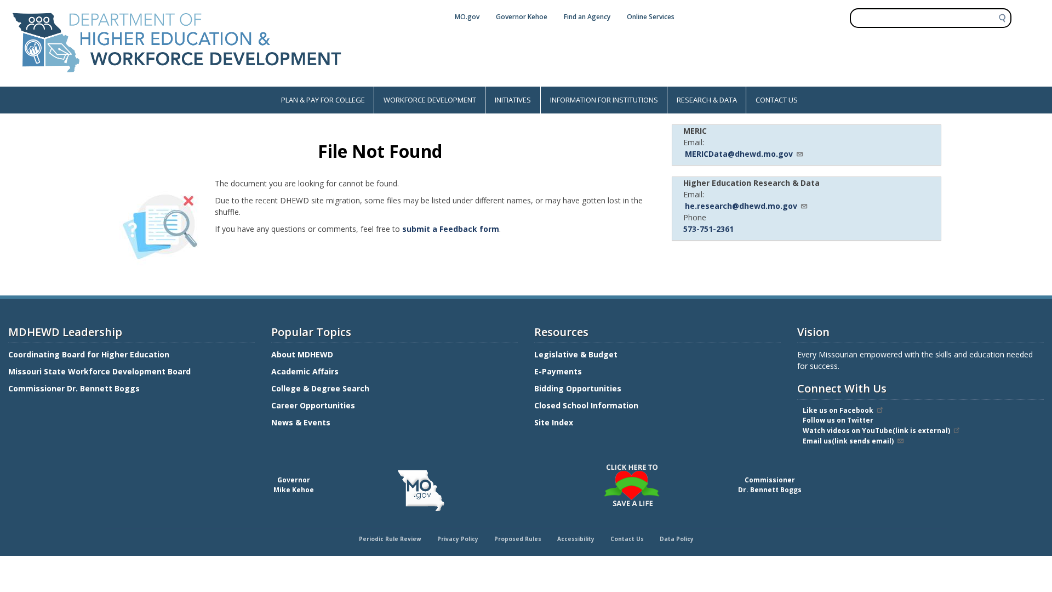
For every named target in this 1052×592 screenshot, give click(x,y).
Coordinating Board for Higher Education (89, 354)
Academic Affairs (306, 371)
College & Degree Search (321, 388)
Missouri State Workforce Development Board (99, 371)
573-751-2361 (708, 229)
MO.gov (467, 16)
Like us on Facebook (838, 410)
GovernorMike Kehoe (293, 484)
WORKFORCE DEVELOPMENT (430, 100)
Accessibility (575, 539)
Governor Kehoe (521, 16)
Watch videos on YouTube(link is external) (876, 430)
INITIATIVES (513, 100)
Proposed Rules (517, 539)
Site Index (554, 422)
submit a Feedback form (450, 229)
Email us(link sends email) (848, 441)
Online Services (650, 16)
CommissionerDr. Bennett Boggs (770, 484)
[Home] (177, 81)
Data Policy (677, 539)
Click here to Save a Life (527, 465)
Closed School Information (586, 405)
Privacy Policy (457, 539)
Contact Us (627, 539)
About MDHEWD (302, 354)
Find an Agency (587, 16)
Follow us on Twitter (838, 420)
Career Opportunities (313, 405)
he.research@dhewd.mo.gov (741, 206)
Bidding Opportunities (579, 388)
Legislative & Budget (577, 354)
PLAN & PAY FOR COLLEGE (323, 100)
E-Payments (558, 371)
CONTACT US (777, 100)
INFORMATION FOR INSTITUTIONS (604, 100)
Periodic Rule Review (390, 539)
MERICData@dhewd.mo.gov (739, 154)
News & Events (300, 422)
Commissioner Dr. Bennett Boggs (74, 388)
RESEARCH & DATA (707, 100)
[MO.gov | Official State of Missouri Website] (421, 490)
